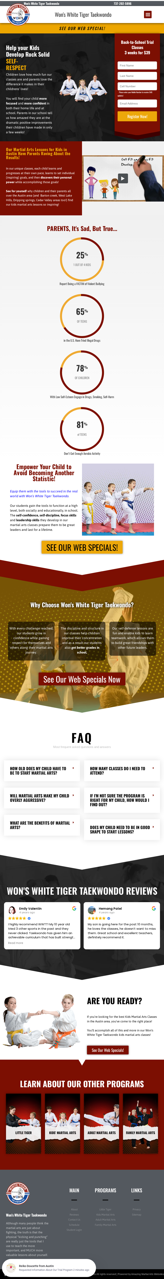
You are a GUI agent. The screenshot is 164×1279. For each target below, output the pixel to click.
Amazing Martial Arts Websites (147, 1268)
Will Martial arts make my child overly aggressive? (39, 792)
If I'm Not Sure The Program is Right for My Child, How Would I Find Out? (119, 794)
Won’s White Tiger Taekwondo (26, 1209)
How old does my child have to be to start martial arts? (38, 765)
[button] (148, 14)
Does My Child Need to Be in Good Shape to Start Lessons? (120, 823)
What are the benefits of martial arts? (40, 819)
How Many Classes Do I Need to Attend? (117, 765)
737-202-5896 (122, 3)
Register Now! (137, 116)
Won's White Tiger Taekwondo (83, 14)
